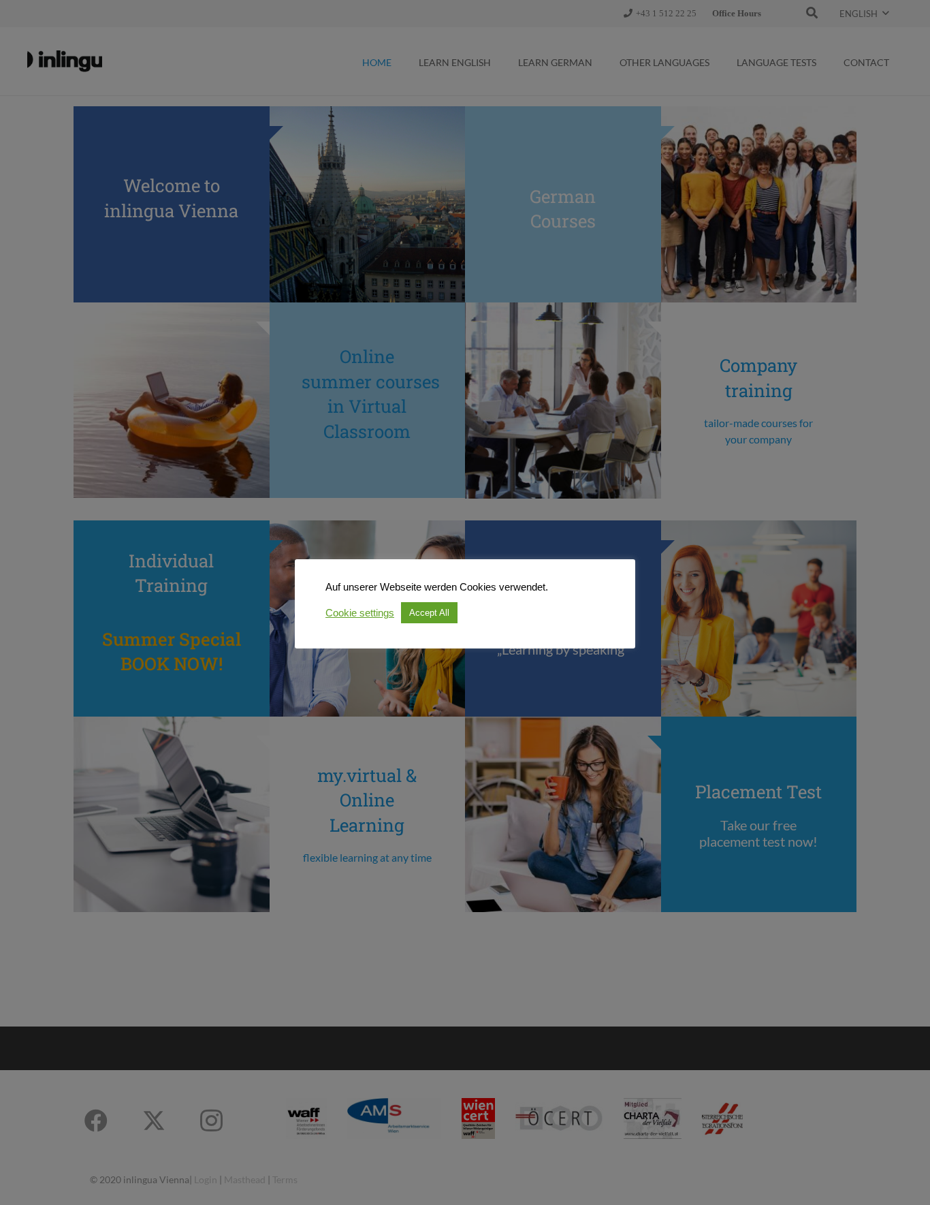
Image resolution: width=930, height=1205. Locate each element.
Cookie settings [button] (359, 613)
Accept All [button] (429, 613)
